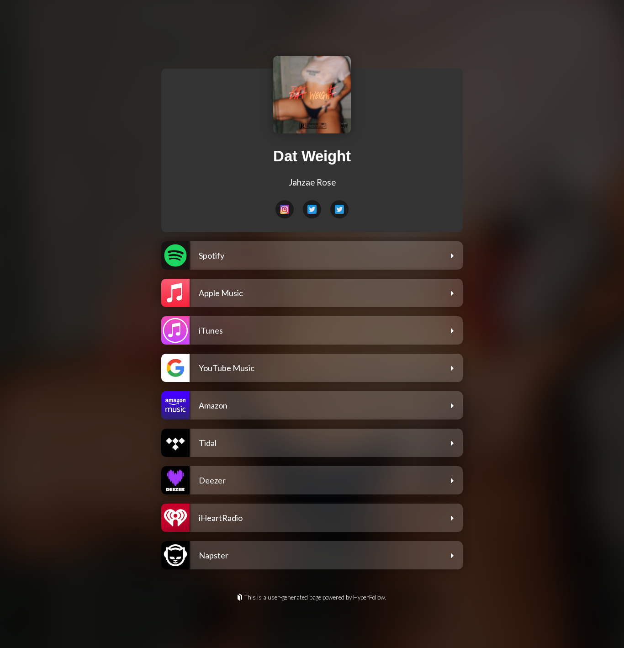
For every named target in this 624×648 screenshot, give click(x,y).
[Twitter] (312, 209)
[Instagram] (284, 209)
